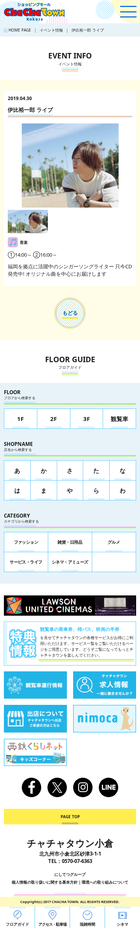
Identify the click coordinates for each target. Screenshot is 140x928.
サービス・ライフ (26, 562)
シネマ (122, 924)
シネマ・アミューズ (70, 562)
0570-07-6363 (77, 861)
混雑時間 (87, 924)
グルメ (114, 542)
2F (53, 419)
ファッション (26, 542)
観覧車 (119, 419)
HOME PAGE (20, 30)
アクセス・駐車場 (52, 924)
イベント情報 (51, 30)
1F (20, 419)
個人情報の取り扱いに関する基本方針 (45, 882)
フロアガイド (17, 924)
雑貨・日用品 (70, 542)
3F (86, 419)
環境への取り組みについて (105, 882)
